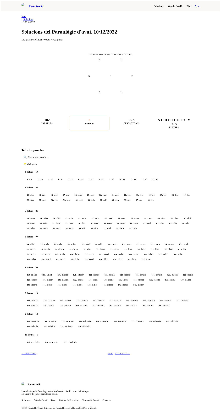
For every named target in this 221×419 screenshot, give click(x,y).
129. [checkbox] (28, 280)
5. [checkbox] (69, 179)
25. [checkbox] (161, 195)
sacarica (115, 305)
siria (94, 228)
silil (82, 228)
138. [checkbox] (167, 280)
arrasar (78, 275)
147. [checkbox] (135, 285)
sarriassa (66, 326)
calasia (125, 275)
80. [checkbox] (109, 244)
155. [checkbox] (145, 301)
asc (29, 179)
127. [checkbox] (169, 275)
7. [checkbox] (89, 179)
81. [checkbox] (123, 244)
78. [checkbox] (83, 244)
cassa (148, 218)
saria (44, 228)
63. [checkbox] (170, 223)
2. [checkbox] (38, 179)
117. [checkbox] (143, 259)
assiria (110, 275)
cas (40, 179)
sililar (92, 285)
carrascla (120, 321)
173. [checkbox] (133, 321)
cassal (183, 244)
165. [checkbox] (144, 306)
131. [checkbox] (59, 280)
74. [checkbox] (28, 244)
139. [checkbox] (182, 280)
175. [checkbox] (168, 321)
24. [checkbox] (150, 195)
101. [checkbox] (71, 254)
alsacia (62, 275)
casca (135, 218)
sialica (186, 280)
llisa (81, 223)
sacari (104, 254)
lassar (114, 249)
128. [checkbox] (184, 275)
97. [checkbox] (179, 249)
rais (30, 200)
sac (101, 179)
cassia (45, 249)
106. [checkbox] (145, 254)
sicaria (32, 285)
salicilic (49, 326)
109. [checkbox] (28, 259)
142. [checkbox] (59, 285)
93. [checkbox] (125, 249)
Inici (24, 16)
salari (148, 254)
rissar (89, 254)
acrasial (65, 300)
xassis (146, 259)
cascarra (182, 300)
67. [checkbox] (54, 228)
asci (54, 195)
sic (133, 179)
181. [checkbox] (47, 342)
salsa (31, 228)
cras (139, 195)
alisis (31, 244)
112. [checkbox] (72, 259)
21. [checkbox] (113, 195)
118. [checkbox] (28, 275)
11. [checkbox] (132, 179)
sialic (74, 259)
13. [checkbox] (153, 179)
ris (91, 179)
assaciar (115, 300)
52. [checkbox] (28, 223)
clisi (187, 218)
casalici (165, 300)
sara (115, 200)
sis (155, 179)
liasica (63, 280)
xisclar (138, 285)
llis (187, 195)
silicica (163, 305)
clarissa (65, 305)
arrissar (98, 300)
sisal (107, 228)
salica (163, 254)
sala (91, 200)
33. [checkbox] (89, 200)
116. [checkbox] (129, 259)
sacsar (134, 254)
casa (102, 195)
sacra (134, 223)
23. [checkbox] (137, 195)
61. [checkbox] (145, 223)
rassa (108, 223)
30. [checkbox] (52, 200)
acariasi (49, 300)
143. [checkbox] (74, 285)
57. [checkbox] (92, 223)
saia (79, 200)
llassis (93, 280)
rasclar (139, 280)
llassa (142, 249)
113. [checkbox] (86, 259)
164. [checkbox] (128, 306)
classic (32, 280)
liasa (69, 223)
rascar (31, 254)
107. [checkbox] (160, 254)
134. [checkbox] (105, 280)
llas (175, 195)
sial (127, 200)
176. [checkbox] (28, 326)
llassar (78, 280)
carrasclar (51, 342)
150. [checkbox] (62, 301)
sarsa (69, 228)
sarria (60, 259)
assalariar (33, 342)
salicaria (172, 321)
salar (160, 223)
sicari (89, 259)
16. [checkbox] (52, 195)
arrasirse (50, 321)
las (60, 179)
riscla (74, 254)
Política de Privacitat (68, 400)
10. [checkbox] (120, 179)
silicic (77, 285)
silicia (62, 285)
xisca (133, 228)
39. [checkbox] (28, 218)
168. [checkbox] (46, 321)
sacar (121, 223)
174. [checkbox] (150, 321)
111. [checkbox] (57, 259)
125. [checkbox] (137, 275)
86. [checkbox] (28, 249)
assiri (86, 244)
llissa (168, 249)
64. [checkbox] (183, 223)
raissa (182, 249)
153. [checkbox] (111, 301)
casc (115, 195)
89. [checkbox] (70, 249)
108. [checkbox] (175, 254)
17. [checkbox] (64, 195)
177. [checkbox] (45, 326)
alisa (44, 218)
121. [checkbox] (75, 275)
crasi (31, 223)
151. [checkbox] (78, 301)
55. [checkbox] (67, 223)
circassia (138, 321)
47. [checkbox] (132, 218)
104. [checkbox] (115, 254)
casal (108, 218)
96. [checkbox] (166, 249)
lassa (56, 223)
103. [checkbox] (101, 254)
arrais (44, 244)
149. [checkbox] (45, 301)
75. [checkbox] (41, 244)
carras (141, 244)
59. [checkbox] (118, 223)
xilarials (83, 326)
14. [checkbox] (28, 195)
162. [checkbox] (94, 306)
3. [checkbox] (49, 179)
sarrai (46, 259)
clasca (59, 249)
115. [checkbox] (114, 259)
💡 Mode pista (30, 164)
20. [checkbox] (100, 195)
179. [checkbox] (79, 326)
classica (81, 305)
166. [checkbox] (160, 306)
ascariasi (68, 321)
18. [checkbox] (76, 195)
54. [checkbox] (54, 223)
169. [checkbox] (63, 321)
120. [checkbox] (59, 275)
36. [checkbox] (125, 200)
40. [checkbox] (41, 218)
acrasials (33, 321)
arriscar (82, 300)
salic (185, 223)
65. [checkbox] (28, 228)
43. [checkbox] (79, 218)
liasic (128, 249)
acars (31, 218)
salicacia (155, 321)
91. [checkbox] (98, 249)
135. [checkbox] (120, 280)
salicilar (33, 326)
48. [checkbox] (145, 218)
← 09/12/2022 (29, 353)
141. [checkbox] (44, 285)
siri (151, 200)
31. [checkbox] (64, 200)
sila (139, 200)
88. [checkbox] (56, 249)
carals (112, 244)
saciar (119, 254)
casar (122, 218)
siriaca (108, 285)
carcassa (132, 300)
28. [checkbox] (28, 200)
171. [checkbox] (97, 321)
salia (173, 223)
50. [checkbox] (172, 218)
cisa (127, 195)
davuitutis (70, 342)
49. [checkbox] (159, 218)
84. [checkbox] (166, 244)
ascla (95, 218)
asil (66, 195)
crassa (73, 249)
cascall (172, 275)
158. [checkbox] (28, 306)
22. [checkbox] (125, 195)
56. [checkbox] (79, 223)
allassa (32, 275)
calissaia (85, 321)
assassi (94, 275)
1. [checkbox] (27, 179)
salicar (170, 280)
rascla (60, 254)
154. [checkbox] (128, 301)
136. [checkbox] (135, 280)
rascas (45, 254)
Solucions (158, 6)
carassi (157, 275)
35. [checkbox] (113, 200)
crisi (43, 223)
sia (122, 179)
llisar (155, 249)
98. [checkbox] (28, 254)
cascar (169, 244)
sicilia (47, 285)
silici (103, 259)
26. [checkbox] (173, 195)
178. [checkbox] (62, 326)
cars (90, 195)
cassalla (32, 305)
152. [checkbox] (95, 301)
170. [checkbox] (80, 321)
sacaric (154, 280)
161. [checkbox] (77, 306)
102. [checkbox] (86, 254)
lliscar (123, 280)
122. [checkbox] (90, 275)
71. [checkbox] (105, 228)
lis (70, 179)
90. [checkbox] (84, 249)
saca (66, 200)
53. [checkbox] (41, 223)
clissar (48, 280)
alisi (56, 218)
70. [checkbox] (92, 228)
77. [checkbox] (69, 244)
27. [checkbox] (185, 195)
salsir (31, 259)
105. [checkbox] (130, 254)
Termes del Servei (90, 400)
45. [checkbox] (106, 218)
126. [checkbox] (153, 275)
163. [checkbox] (111, 306)
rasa (42, 200)
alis (30, 195)
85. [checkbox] (180, 244)
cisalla (188, 275)
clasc (174, 218)
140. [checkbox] (28, 285)
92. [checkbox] (111, 249)
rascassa (98, 305)
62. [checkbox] (157, 223)
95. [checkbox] (152, 249)
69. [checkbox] (80, 228)
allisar (47, 275)
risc (54, 200)
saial (147, 223)
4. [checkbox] (59, 179)
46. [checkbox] (119, 218)
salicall (147, 305)
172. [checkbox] (115, 321)
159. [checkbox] (45, 306)
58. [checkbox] (105, 223)
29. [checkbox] (40, 200)
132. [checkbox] (75, 280)
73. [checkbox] (130, 228)
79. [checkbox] (96, 244)
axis (78, 195)
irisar (87, 249)
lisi (163, 195)
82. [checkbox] (138, 244)
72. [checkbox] (117, 228)
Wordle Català (175, 6)
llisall (108, 280)
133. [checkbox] (90, 280)
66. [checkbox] (41, 228)
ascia (82, 218)
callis (99, 244)
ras (80, 179)
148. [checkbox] (28, 301)
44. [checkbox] (93, 218)
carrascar (102, 321)
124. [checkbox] (121, 275)
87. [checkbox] (42, 249)
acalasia (32, 300)
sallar (177, 254)
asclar (58, 244)
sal (111, 179)
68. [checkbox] (67, 228)
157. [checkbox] (178, 301)
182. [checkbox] (65, 342)
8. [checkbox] (99, 179)
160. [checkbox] (61, 306)
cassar (31, 249)
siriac (117, 259)
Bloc (189, 6)
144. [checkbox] (89, 285)
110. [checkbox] (43, 259)
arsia (69, 218)
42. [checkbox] (67, 218)
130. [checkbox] (44, 280)
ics (50, 179)
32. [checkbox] (77, 200)
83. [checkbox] (152, 244)
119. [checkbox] (44, 275)
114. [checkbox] (100, 259)
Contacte (106, 400)
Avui (196, 6)
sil (144, 179)
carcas (126, 244)
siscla (131, 259)
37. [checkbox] (137, 200)
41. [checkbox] (54, 218)
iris (152, 195)
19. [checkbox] (88, 195)
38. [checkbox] (149, 200)
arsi (42, 195)
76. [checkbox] (55, 244)
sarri (56, 228)
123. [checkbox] (106, 275)
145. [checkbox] (104, 285)
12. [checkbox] (143, 179)
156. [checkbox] (162, 301)
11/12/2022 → (122, 353)
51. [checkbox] (185, 218)
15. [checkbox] (40, 195)
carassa (141, 275)
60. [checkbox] (131, 223)
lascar (101, 249)
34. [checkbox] (101, 200)
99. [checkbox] (42, 254)
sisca (120, 228)
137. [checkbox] (151, 280)
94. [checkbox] (139, 249)
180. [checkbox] (28, 342)
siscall (123, 285)
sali (103, 200)
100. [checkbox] (57, 254)
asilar (72, 244)
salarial (131, 305)
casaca (155, 244)
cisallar (49, 305)
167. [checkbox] (28, 321)
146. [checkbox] (120, 285)
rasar (95, 223)
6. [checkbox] (79, 179)
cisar (161, 218)
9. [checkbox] (110, 179)
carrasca (149, 300)
